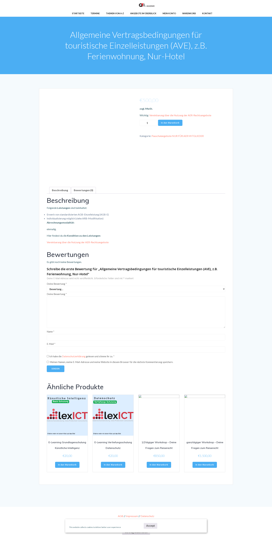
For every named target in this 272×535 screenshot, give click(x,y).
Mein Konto (169, 13)
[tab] (60, 190)
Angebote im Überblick (143, 13)
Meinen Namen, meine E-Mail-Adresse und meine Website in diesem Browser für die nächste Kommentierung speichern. (111, 362)
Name (50, 331)
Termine (95, 13)
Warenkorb (189, 13)
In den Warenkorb (170, 122)
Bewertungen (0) (83, 190)
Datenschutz (147, 515)
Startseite (78, 13)
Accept (150, 525)
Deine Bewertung (57, 283)
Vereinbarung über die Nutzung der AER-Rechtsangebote (180, 115)
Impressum (132, 515)
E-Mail (51, 343)
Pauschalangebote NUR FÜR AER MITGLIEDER (178, 135)
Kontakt (207, 13)
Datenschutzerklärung (73, 356)
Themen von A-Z (115, 13)
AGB (120, 515)
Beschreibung (60, 190)
